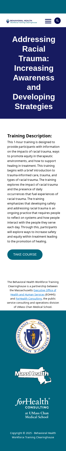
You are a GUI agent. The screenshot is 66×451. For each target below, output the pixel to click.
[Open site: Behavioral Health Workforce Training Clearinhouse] (21, 21)
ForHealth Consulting (29, 298)
